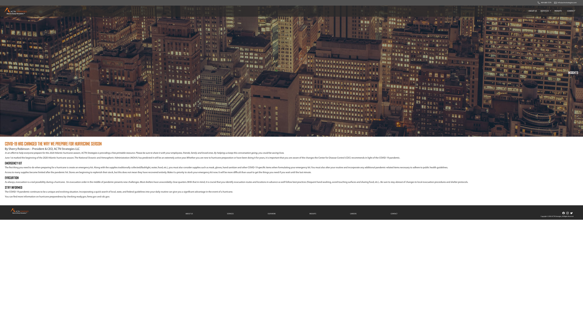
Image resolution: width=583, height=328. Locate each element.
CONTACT (571, 11)
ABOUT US (532, 11)
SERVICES (544, 10)
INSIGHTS (558, 11)
